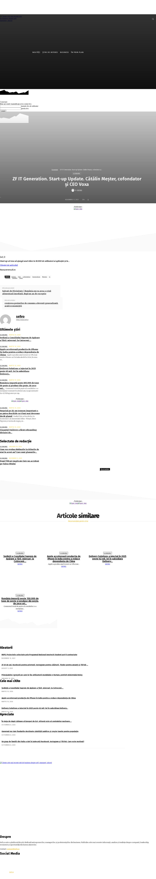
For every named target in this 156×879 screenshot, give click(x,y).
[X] (79, 214)
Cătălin (13, 277)
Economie (55, 170)
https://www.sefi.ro (22, 320)
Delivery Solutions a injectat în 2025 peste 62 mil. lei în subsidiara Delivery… (18, 371)
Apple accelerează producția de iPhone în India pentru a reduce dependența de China (19, 352)
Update (14, 278)
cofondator (26, 277)
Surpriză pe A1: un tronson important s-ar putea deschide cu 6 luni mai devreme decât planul (20, 413)
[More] (104, 214)
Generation (36, 277)
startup (7, 278)
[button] (153, 19)
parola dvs (25, 108)
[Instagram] (148, 19)
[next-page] (79, 615)
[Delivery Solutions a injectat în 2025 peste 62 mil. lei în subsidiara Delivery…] (108, 539)
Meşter (44, 277)
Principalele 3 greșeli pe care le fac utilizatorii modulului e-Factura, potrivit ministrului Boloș (42, 675)
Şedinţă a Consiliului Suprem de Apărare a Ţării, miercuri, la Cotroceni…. (20, 559)
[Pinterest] (87, 214)
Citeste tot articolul (9, 265)
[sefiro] (73, 190)
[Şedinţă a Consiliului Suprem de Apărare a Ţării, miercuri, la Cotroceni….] (20, 539)
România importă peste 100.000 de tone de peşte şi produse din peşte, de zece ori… (19, 385)
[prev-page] (77, 615)
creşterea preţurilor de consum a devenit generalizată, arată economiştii (31, 304)
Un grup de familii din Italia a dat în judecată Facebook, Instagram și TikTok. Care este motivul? (43, 741)
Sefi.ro (11, 872)
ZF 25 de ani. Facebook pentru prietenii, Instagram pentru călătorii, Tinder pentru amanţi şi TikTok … (45, 665)
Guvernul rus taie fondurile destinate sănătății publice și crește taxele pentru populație (40, 731)
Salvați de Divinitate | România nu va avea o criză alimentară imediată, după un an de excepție (26, 292)
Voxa (21, 278)
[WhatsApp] (95, 214)
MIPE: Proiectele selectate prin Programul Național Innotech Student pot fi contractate (39, 655)
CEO (19, 277)
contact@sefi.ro (13, 849)
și (49, 277)
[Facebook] (144, 19)
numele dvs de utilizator (29, 106)
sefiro (79, 190)
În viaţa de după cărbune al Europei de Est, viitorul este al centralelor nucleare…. (37, 721)
